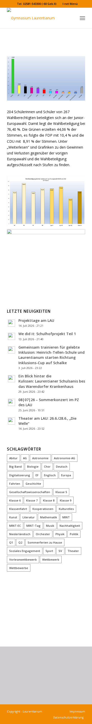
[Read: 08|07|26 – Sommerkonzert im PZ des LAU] (11, 402)
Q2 (20, 542)
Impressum (76, 711)
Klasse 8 (48, 500)
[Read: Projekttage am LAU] (11, 323)
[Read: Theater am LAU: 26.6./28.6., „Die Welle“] (11, 421)
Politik (74, 534)
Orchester (43, 534)
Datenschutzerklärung (69, 717)
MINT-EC (15, 526)
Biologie (33, 466)
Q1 (11, 542)
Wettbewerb (50, 559)
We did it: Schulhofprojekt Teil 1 (47, 333)
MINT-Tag (33, 526)
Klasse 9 (65, 500)
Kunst (13, 517)
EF (37, 475)
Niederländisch (19, 534)
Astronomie (40, 458)
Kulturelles (66, 509)
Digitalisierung (19, 475)
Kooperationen (42, 509)
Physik (59, 534)
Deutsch (61, 466)
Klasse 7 (32, 500)
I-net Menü (70, 4)
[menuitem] (36, 4)
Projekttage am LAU (36, 320)
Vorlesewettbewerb (23, 559)
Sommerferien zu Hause (45, 542)
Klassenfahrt (18, 509)
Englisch (50, 475)
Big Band (15, 466)
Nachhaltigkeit (70, 526)
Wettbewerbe (18, 568)
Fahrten (14, 483)
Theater (73, 551)
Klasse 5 (61, 492)
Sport (49, 551)
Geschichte (33, 483)
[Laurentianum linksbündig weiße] (38, 18)
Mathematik (48, 517)
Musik (50, 526)
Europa (66, 475)
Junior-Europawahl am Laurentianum (42, 35)
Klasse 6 (15, 500)
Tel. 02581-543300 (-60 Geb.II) (36, 4)
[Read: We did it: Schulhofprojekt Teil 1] (11, 336)
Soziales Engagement (24, 551)
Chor (47, 466)
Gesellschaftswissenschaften (29, 492)
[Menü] (82, 18)
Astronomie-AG (64, 458)
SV (60, 551)
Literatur (28, 517)
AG (25, 458)
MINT (66, 517)
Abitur (13, 458)
